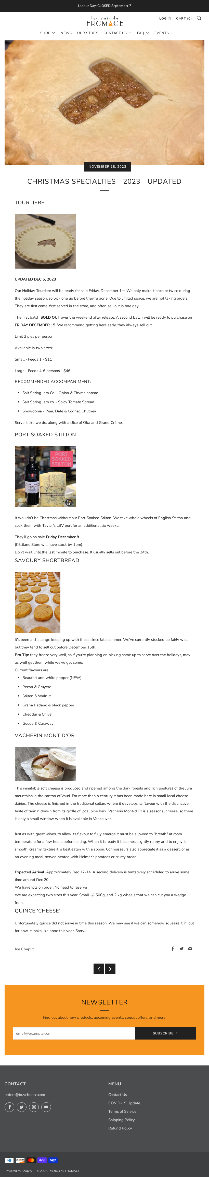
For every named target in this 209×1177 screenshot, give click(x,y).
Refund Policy (120, 1128)
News (66, 33)
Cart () (184, 18)
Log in (165, 18)
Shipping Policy (121, 1119)
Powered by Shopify (18, 1171)
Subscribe (163, 1033)
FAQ (140, 33)
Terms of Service (122, 1111)
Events (161, 33)
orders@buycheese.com (25, 1094)
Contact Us (115, 33)
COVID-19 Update (124, 1103)
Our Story (87, 33)
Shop (45, 33)
